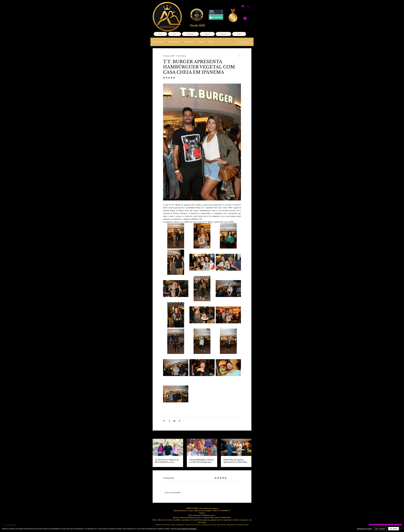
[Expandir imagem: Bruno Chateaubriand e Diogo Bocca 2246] (175, 367)
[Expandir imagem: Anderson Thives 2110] (228, 367)
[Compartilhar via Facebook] (164, 421)
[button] (245, 17)
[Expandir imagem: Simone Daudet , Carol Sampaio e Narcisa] (202, 262)
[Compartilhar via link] (180, 421)
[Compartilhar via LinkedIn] (174, 421)
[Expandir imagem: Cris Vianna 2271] (202, 288)
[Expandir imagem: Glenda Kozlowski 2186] (175, 315)
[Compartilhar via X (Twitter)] (169, 421)
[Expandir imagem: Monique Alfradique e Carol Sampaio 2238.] (175, 288)
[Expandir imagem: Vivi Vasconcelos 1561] (202, 236)
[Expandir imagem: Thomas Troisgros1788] (175, 262)
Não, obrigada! (380, 529)
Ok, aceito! (393, 529)
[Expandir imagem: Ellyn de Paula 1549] (202, 341)
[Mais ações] (239, 56)
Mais (211, 41)
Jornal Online (189, 41)
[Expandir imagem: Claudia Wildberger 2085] (228, 288)
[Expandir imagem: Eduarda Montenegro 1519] (228, 341)
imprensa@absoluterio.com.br (204, 515)
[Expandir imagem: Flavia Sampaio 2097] (175, 341)
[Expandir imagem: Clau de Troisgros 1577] (202, 367)
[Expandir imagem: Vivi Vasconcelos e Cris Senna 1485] (175, 236)
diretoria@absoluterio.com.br (190, 517)
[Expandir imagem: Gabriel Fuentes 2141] (228, 315)
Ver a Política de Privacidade (186, 529)
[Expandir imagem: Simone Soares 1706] (228, 236)
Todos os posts (158, 41)
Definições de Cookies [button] (364, 529)
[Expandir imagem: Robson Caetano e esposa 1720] (228, 262)
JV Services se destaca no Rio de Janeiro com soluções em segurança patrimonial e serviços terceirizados (167, 461)
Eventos (202, 41)
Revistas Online (174, 41)
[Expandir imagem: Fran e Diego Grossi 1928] (202, 315)
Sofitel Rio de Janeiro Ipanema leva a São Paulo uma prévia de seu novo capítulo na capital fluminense (235, 461)
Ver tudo (248, 435)
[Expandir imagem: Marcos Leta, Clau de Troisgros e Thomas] (175, 394)
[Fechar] (401, 528)
